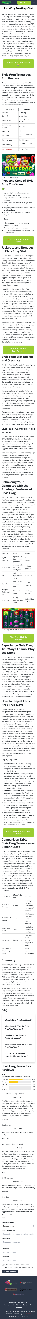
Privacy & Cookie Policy (18, 1302)
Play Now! (24, 3)
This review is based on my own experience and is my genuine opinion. (19, 1266)
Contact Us (27, 1305)
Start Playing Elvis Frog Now (18, 832)
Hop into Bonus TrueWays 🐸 (18, 349)
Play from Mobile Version (18, 638)
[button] (18, 1019)
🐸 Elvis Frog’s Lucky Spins (18, 240)
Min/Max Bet (7, 149)
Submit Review (9, 1271)
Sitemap (18, 1307)
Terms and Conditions (12, 1305)
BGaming (29, 1314)
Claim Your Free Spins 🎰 (18, 63)
